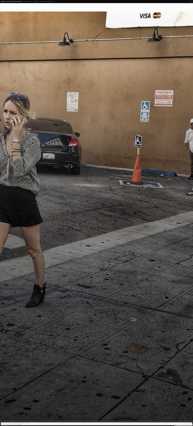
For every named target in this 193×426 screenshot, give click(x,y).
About (27, 1)
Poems (31, 1)
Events (42, 1)
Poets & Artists (36, 1)
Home (24, 1)
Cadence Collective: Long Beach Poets (11, 1)
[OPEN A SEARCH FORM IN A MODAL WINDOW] (191, 1)
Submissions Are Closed (49, 1)
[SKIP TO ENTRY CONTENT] (96, 255)
